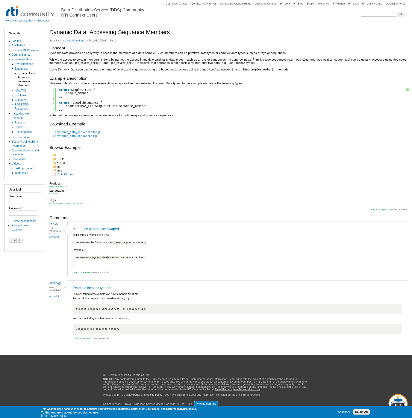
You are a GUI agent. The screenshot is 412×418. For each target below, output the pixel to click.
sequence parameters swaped (96, 229)
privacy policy (132, 395)
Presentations (23, 131)
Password (16, 208)
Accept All (344, 411)
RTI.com (285, 3)
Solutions (20, 95)
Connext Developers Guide (235, 3)
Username (16, 196)
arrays (68, 203)
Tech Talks (21, 172)
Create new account (24, 221)
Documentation (21, 137)
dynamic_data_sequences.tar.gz (79, 132)
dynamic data (56, 203)
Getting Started (21, 54)
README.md (65, 174)
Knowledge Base (25, 20)
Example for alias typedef (92, 288)
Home (8, 20)
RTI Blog (298, 3)
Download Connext (265, 3)
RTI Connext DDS (58, 186)
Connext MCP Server (203, 3)
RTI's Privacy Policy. (54, 415)
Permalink (54, 237)
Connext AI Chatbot (177, 3)
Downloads (18, 159)
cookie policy (154, 395)
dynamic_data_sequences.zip (77, 135)
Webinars (323, 3)
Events (311, 3)
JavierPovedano (74, 40)
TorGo (53, 224)
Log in (374, 209)
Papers (19, 127)
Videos (16, 163)
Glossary (20, 99)
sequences (78, 203)
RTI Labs (353, 3)
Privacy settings (206, 403)
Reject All (361, 411)
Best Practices (24, 64)
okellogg (55, 283)
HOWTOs (21, 90)
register (384, 209)
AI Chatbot (18, 45)
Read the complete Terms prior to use (237, 389)
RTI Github (338, 3)
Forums (16, 41)
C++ (55, 193)
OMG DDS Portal (395, 3)
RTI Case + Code (372, 3)
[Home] (30, 8)
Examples (44, 20)
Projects (20, 122)
